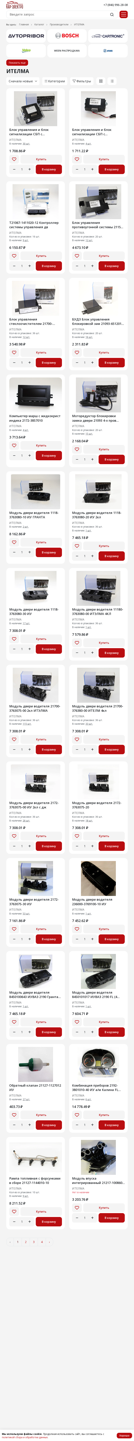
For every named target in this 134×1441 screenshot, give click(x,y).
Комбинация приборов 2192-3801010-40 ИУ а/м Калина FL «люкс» (95, 1087)
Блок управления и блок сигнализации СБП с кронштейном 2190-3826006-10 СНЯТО (96, 132)
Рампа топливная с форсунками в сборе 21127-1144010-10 (35, 1180)
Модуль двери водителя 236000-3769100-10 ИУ (92, 901)
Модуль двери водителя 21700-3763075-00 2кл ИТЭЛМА (34, 708)
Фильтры (83, 81)
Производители (59, 24)
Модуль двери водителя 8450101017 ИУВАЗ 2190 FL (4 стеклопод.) (94, 994)
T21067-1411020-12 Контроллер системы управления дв (34, 225)
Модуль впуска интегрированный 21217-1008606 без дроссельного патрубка (98, 1180)
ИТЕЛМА (15, 140)
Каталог (39, 24)
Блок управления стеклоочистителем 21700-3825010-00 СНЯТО (31, 321)
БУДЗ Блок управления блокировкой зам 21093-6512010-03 (98, 321)
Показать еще (17, 62)
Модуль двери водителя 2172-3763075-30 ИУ (34, 901)
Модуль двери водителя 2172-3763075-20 (96, 805)
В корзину (49, 169)
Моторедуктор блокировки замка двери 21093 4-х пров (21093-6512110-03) (94, 418)
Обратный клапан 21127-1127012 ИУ (35, 1087)
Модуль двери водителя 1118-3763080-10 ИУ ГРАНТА (34, 515)
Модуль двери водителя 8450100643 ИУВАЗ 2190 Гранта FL (33, 994)
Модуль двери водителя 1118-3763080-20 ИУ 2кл (96, 515)
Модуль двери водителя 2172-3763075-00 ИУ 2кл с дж (34, 805)
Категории (56, 81)
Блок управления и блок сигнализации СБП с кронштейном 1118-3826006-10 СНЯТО (33, 132)
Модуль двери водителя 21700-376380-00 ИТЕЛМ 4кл (97, 708)
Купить (41, 159)
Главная (24, 24)
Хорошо (124, 1435)
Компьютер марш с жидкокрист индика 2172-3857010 (35, 418)
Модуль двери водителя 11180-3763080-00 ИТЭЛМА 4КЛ (97, 611)
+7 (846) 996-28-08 (115, 5)
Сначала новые (21, 81)
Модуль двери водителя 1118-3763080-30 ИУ (34, 611)
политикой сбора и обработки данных (25, 1437)
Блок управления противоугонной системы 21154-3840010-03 (98, 225)
